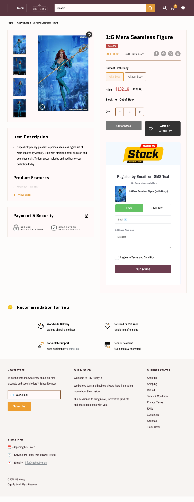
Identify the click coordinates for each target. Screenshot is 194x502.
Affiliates (152, 421)
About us (152, 378)
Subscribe (19, 406)
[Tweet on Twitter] (170, 53)
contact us (73, 349)
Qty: (108, 111)
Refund (151, 390)
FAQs (150, 408)
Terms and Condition (142, 257)
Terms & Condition (157, 396)
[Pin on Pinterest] (163, 53)
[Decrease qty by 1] (120, 112)
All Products (23, 22)
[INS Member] (165, 8)
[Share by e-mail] (178, 53)
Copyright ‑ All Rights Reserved (22, 484)
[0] (172, 8)
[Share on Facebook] (156, 53)
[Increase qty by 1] (140, 112)
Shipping (152, 384)
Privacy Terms (155, 402)
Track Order (153, 427)
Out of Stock (123, 126)
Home (10, 22)
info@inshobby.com (36, 462)
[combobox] (100, 8)
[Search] (150, 8)
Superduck (112, 54)
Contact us (153, 414)
